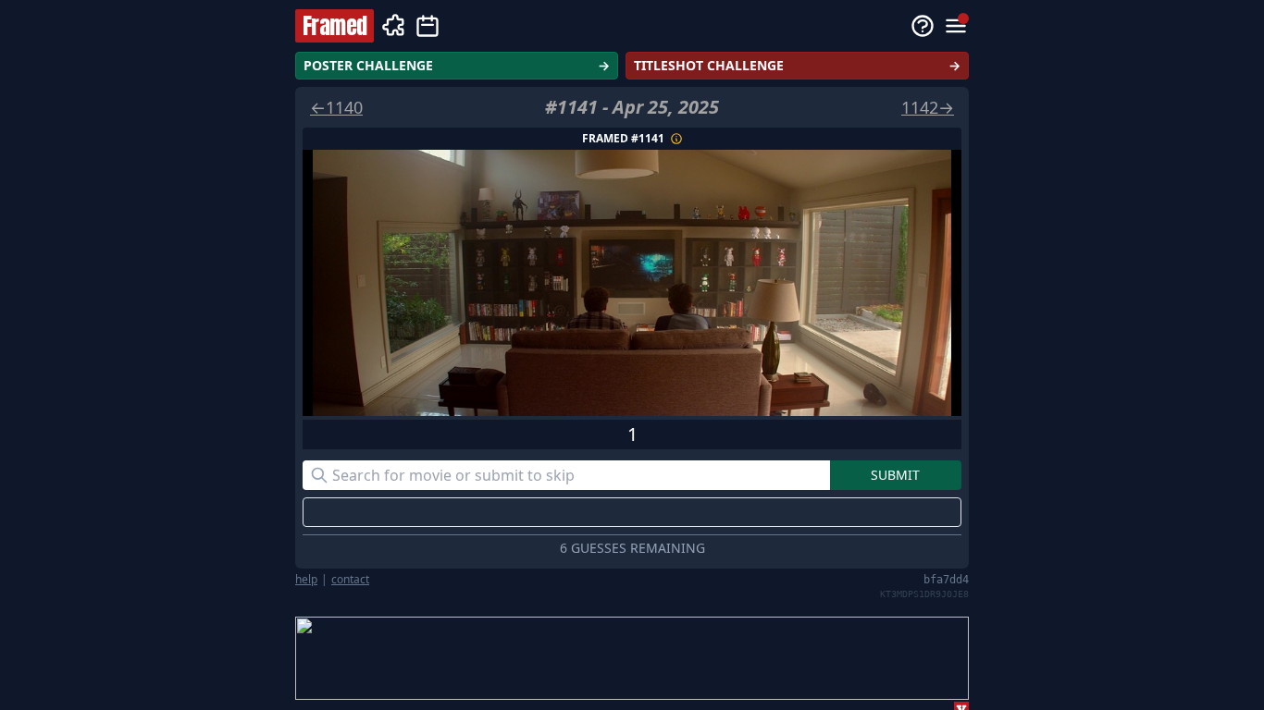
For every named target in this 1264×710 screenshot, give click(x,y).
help (306, 579)
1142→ (927, 107)
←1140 (336, 107)
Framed (334, 26)
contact (350, 579)
